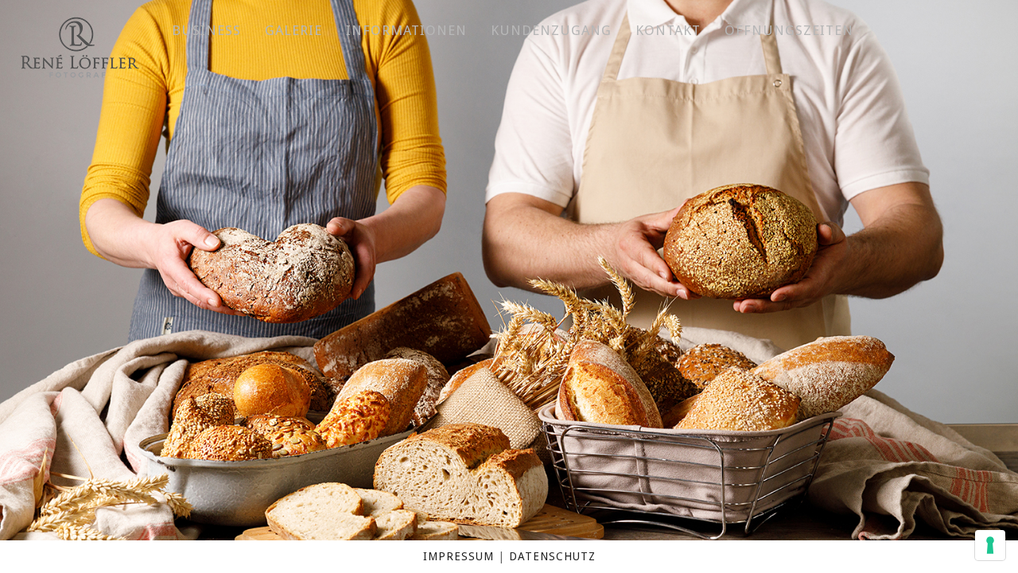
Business (206, 30)
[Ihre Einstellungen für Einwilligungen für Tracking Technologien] (990, 545)
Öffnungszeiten (789, 30)
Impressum (458, 556)
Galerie (293, 30)
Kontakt (668, 30)
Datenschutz (552, 556)
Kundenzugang (551, 30)
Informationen (406, 30)
